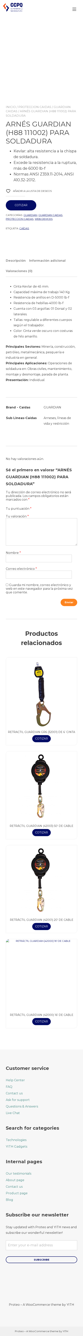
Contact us (14, 1093)
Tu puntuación (18, 508)
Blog (9, 1200)
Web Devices (44, 218)
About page (15, 1180)
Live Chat (13, 1113)
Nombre (13, 553)
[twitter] (36, 1288)
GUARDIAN (30, 215)
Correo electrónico (21, 569)
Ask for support (18, 1100)
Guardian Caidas (50, 215)
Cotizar (21, 205)
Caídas (24, 228)
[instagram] (46, 1288)
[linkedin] (57, 1288)
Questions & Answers (22, 1106)
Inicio (11, 107)
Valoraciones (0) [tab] (19, 271)
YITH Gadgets (16, 1146)
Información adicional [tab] (47, 260)
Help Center (15, 1080)
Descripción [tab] (16, 260)
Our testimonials (18, 1173)
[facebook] (25, 1288)
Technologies (16, 1140)
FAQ (9, 1087)
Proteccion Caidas (34, 107)
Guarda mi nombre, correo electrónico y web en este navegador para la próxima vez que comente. (39, 588)
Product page (17, 1193)
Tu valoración (17, 516)
